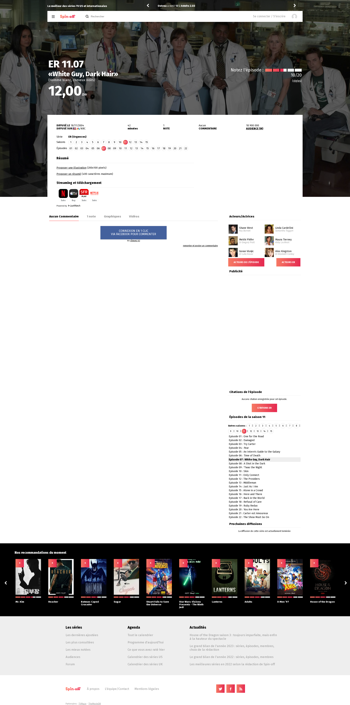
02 (76, 148)
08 (109, 148)
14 (141, 142)
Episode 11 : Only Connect (244, 475)
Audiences (73, 657)
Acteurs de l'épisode (246, 262)
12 (130, 142)
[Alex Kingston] (269, 249)
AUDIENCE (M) (254, 128)
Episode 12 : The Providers (244, 478)
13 (135, 142)
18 (164, 148)
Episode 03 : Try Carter (242, 444)
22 (185, 148)
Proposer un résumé (69, 174)
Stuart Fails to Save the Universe (157, 603)
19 (169, 148)
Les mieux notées (78, 649)
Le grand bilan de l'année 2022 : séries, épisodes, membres (231, 657)
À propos (93, 689)
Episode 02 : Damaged (241, 440)
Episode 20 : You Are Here (244, 509)
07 (103, 148)
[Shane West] (233, 226)
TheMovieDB (94, 703)
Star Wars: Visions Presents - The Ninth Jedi (191, 604)
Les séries (74, 627)
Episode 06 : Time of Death (244, 455)
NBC (82, 128)
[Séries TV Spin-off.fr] (67, 17)
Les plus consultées (80, 642)
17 (158, 148)
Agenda (134, 627)
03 (81, 148)
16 (153, 148)
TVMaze (82, 703)
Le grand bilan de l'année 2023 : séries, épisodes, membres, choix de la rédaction (232, 647)
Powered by (62, 206)
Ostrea (162, 5)
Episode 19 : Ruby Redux (243, 505)
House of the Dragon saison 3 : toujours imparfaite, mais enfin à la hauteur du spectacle (233, 636)
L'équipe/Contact (117, 689)
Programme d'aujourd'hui (146, 642)
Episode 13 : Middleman (242, 482)
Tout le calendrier (140, 635)
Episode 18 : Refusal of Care (245, 501)
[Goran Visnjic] (233, 249)
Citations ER (264, 408)
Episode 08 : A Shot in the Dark (247, 463)
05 (93, 148)
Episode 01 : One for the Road (246, 436)
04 (87, 148)
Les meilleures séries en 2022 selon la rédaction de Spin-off (232, 664)
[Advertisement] (248, 177)
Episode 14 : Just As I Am (243, 486)
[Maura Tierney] (269, 237)
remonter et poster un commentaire (200, 245)
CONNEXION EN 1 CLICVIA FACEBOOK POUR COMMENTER (133, 232)
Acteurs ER (288, 262)
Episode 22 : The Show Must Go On (249, 517)
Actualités (198, 627)
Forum (70, 664)
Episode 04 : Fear (239, 447)
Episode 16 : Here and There (245, 494)
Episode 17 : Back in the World (247, 498)
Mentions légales (147, 689)
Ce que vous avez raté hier (146, 649)
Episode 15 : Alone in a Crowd (246, 490)
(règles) (297, 80)
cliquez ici (135, 240)
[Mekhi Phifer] (233, 237)
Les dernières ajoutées (82, 635)
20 (175, 148)
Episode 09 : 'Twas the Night (245, 467)
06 (98, 148)
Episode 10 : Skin (238, 471)
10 (120, 142)
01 (70, 148)
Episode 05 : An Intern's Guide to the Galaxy (254, 451)
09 (114, 148)
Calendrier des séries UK (145, 664)
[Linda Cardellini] (269, 226)
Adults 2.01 (188, 5)
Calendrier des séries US (145, 657)
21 (180, 148)
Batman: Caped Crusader (90, 603)
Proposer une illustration (71, 167)
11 (125, 148)
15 (146, 142)
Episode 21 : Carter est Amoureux (248, 513)
